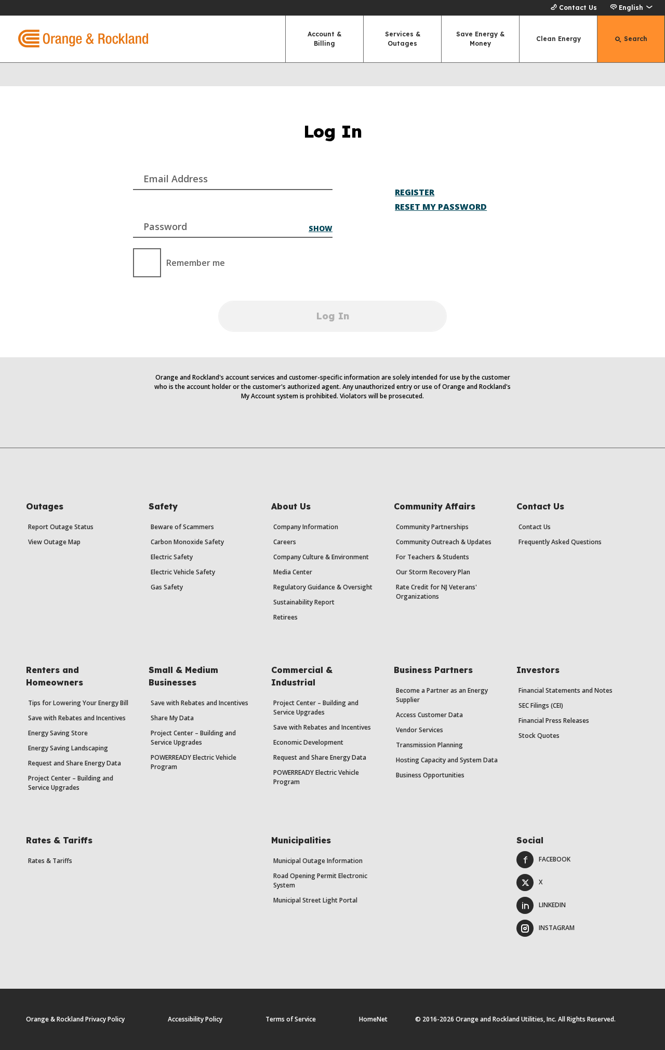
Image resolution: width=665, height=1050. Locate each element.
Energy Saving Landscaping (68, 748)
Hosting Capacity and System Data (447, 760)
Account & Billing (324, 38)
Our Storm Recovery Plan (433, 572)
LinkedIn (552, 904)
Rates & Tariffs (50, 860)
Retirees (285, 617)
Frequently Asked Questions (560, 541)
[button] (631, 7)
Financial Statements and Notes (565, 690)
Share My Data (172, 718)
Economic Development (308, 742)
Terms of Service (290, 1019)
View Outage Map (54, 541)
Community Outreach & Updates (443, 541)
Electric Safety (172, 557)
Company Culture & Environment (321, 557)
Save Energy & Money (480, 38)
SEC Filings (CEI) (540, 705)
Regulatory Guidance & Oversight (323, 587)
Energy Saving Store (58, 733)
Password (165, 226)
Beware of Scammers (182, 526)
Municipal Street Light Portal (315, 900)
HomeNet (373, 1019)
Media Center (292, 572)
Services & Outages (402, 38)
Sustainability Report (304, 602)
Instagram (557, 927)
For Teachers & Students (432, 557)
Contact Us (578, 7)
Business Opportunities (430, 775)
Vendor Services (419, 729)
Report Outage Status (61, 526)
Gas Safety (167, 587)
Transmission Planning (429, 745)
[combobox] (232, 171)
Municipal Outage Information (318, 860)
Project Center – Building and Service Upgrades (70, 783)
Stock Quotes (539, 735)
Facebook (554, 859)
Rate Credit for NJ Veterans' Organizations (436, 592)
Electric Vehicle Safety (183, 572)
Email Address (175, 178)
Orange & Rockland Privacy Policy (75, 1019)
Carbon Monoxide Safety (187, 541)
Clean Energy (558, 39)
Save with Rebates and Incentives (77, 718)
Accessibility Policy (195, 1019)
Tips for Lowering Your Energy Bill (78, 702)
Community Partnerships (432, 526)
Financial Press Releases (553, 720)
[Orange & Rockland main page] (74, 39)
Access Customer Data (429, 714)
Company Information (305, 526)
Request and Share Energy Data (74, 763)
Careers (284, 541)
